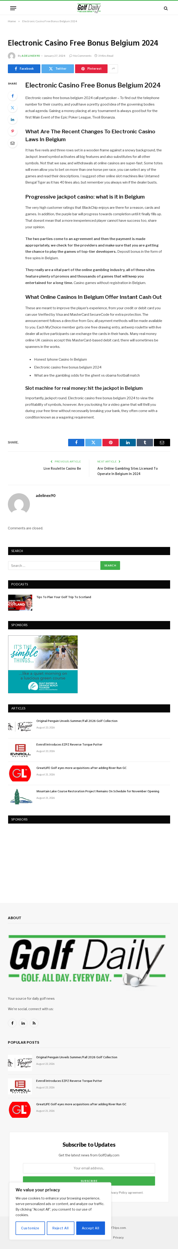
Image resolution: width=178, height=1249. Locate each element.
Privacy (118, 1237)
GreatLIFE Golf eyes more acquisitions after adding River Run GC (81, 768)
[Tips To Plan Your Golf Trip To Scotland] (20, 603)
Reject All (60, 1228)
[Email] (12, 143)
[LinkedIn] (12, 119)
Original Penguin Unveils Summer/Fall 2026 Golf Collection (77, 721)
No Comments (82, 55)
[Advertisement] (43, 858)
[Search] (165, 8)
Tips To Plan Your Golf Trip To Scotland (63, 597)
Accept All (90, 1228)
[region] (60, 1211)
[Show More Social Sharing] (113, 68)
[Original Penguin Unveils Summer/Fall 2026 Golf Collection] (20, 726)
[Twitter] (12, 107)
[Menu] (13, 8)
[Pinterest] (12, 131)
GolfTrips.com (116, 1228)
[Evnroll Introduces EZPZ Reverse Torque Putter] (20, 750)
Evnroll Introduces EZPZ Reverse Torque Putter (69, 745)
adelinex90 (31, 55)
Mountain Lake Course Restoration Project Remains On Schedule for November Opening (97, 791)
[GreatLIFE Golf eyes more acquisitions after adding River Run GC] (20, 773)
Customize (30, 1228)
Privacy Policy (117, 1192)
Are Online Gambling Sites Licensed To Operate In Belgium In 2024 (127, 471)
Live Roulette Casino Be (62, 468)
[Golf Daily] (89, 8)
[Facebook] (12, 95)
